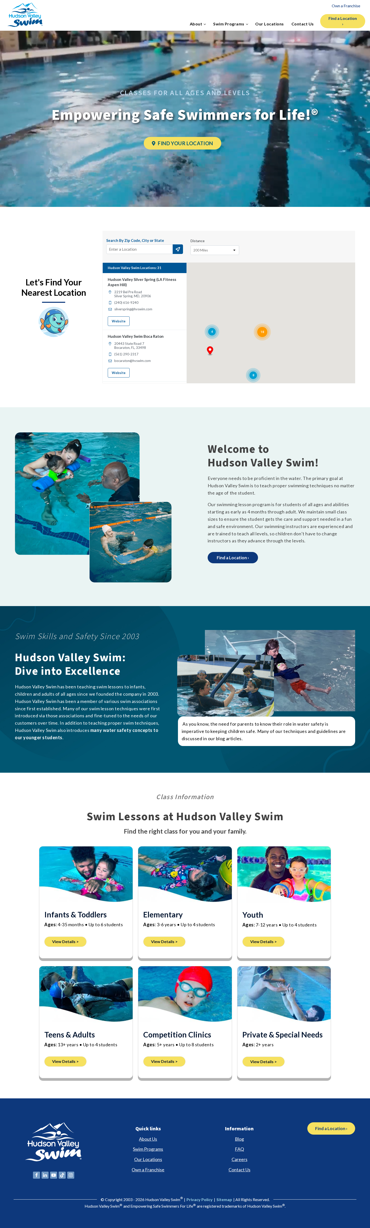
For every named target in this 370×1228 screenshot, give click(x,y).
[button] (210, 351)
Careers (239, 1159)
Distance (198, 241)
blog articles (229, 738)
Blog (239, 1139)
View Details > (65, 941)
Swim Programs (228, 23)
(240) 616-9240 (126, 303)
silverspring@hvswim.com (133, 309)
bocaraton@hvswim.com (132, 361)
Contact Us (302, 23)
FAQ (239, 1149)
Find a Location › (342, 21)
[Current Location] (178, 249)
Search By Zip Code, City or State (135, 240)
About (196, 23)
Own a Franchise (346, 5)
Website (119, 321)
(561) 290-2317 (126, 354)
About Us (148, 1139)
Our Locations (269, 23)
